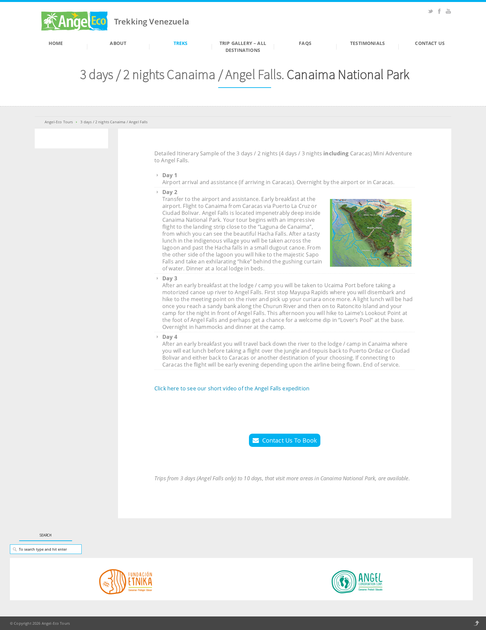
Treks (181, 43)
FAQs (305, 43)
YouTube (448, 11)
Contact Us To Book (289, 440)
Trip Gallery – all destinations (243, 46)
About (118, 43)
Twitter (430, 11)
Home (56, 43)
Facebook (439, 11)
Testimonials (367, 43)
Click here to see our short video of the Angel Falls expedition (231, 388)
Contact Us (430, 43)
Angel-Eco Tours (59, 121)
